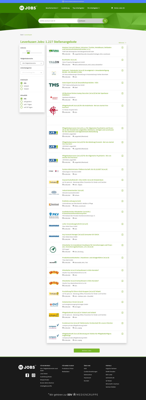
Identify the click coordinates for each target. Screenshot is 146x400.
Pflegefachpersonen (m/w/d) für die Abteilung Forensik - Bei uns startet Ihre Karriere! (88, 143)
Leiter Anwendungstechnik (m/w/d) (75, 224)
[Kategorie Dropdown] (42, 63)
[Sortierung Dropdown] (126, 42)
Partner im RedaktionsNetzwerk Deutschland (74, 1)
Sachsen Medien (111, 387)
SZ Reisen (109, 381)
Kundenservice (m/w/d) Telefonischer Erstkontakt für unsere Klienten (87, 323)
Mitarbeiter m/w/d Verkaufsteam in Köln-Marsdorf (80, 270)
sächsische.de (110, 378)
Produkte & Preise (67, 368)
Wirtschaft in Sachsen (112, 384)
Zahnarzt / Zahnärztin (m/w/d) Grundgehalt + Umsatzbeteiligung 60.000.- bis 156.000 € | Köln (85, 71)
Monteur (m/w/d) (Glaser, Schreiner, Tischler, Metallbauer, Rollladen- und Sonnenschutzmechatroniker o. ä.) (87, 48)
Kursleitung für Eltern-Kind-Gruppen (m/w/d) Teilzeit (81, 291)
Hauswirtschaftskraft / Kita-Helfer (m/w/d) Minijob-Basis (82, 180)
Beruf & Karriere (51, 8)
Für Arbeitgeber (93, 8)
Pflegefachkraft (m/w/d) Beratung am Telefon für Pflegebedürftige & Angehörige (86, 334)
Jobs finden (44, 374)
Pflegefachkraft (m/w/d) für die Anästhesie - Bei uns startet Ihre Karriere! (85, 106)
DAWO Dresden (110, 371)
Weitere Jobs (86, 351)
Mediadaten (65, 371)
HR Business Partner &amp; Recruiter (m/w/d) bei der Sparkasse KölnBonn (85, 94)
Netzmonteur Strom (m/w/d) (72, 302)
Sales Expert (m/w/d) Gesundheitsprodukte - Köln (80, 83)
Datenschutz (88, 375)
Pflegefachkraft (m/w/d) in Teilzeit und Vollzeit (79, 312)
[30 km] (28, 53)
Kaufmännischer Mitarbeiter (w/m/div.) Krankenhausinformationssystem (76, 212)
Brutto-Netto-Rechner (47, 383)
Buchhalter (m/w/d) (69, 60)
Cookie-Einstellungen (90, 371)
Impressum (87, 378)
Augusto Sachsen (111, 368)
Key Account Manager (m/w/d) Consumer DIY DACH (80, 234)
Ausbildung (65, 8)
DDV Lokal (109, 375)
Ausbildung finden (46, 377)
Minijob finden (44, 380)
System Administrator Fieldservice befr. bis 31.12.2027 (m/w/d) (84, 169)
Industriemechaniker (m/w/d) (73, 190)
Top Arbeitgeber (78, 8)
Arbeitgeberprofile (46, 386)
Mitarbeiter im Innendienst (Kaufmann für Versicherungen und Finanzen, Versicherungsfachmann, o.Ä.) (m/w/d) (87, 246)
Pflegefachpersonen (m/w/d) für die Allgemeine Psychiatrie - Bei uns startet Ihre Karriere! (86, 156)
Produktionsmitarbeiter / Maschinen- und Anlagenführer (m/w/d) (85, 258)
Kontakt (86, 381)
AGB (85, 368)
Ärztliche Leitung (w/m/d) (71, 201)
